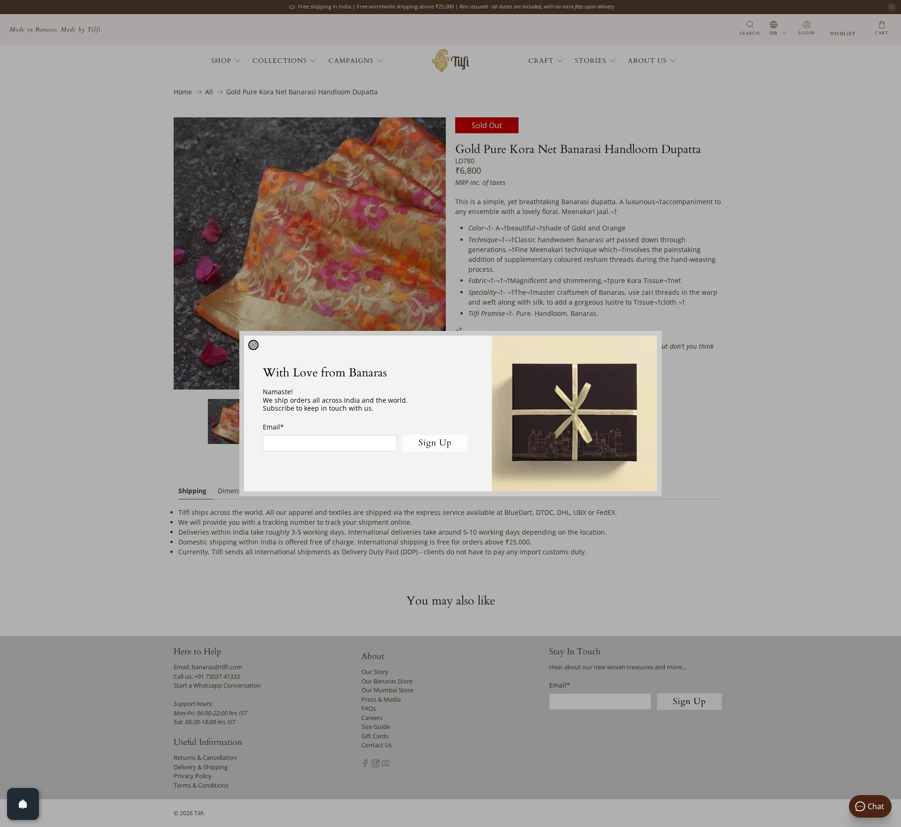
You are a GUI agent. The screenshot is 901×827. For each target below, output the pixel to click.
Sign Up (435, 442)
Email (273, 426)
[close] (253, 345)
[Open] (23, 804)
